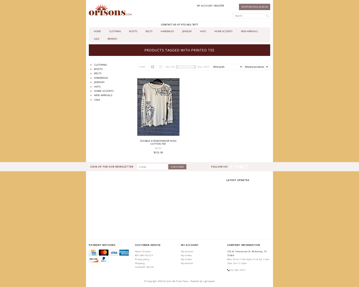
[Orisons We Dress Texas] (110, 10)
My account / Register (210, 5)
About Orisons (143, 251)
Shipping (140, 263)
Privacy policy (142, 259)
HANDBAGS (167, 31)
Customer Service (144, 266)
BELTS (149, 31)
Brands (112, 38)
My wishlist (187, 263)
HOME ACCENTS (223, 31)
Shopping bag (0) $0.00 (254, 6)
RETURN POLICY (144, 255)
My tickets (186, 259)
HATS (203, 31)
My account (187, 251)
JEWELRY (187, 31)
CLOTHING (115, 31)
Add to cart (158, 132)
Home (97, 31)
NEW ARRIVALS (249, 31)
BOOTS (133, 31)
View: (142, 66)
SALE (96, 38)
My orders (186, 255)
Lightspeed (209, 281)
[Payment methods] (94, 252)
